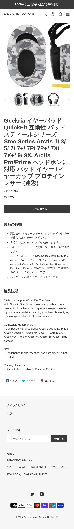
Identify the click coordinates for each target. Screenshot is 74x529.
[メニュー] (68, 14)
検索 (10, 413)
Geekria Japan (19, 14)
